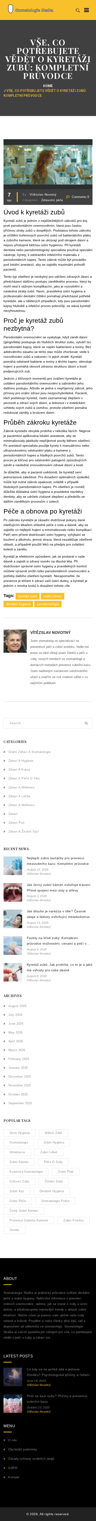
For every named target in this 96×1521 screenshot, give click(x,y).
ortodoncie (17, 1152)
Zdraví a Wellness (21, 805)
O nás (12, 1440)
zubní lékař (48, 1152)
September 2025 (20, 1103)
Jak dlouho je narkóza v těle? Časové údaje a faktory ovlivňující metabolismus (58, 914)
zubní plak (65, 1171)
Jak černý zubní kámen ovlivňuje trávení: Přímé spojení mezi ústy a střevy (59, 887)
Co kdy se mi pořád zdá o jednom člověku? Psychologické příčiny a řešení (58, 1372)
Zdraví (13, 814)
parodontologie (48, 604)
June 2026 (15, 1023)
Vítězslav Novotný (43, 194)
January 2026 (18, 1067)
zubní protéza (73, 1220)
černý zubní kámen (24, 1210)
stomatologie (19, 1142)
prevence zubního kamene (29, 1220)
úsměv (15, 1230)
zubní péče (18, 1201)
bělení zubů (53, 1133)
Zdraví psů (16, 822)
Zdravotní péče (52, 200)
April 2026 (15, 1041)
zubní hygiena (54, 1142)
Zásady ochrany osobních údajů (31, 1458)
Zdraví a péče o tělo (24, 778)
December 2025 (19, 1076)
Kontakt (13, 1477)
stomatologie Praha (55, 1201)
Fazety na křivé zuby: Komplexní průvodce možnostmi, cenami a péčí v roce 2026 (56, 941)
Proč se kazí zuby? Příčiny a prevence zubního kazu (57, 1398)
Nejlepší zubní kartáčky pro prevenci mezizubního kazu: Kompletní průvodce (58, 860)
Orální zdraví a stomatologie (29, 752)
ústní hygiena (20, 1133)
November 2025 (19, 1085)
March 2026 (16, 1050)
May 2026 (15, 1032)
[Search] (77, 10)
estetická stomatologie (26, 1171)
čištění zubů (54, 1181)
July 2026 (15, 1015)
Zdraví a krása (19, 769)
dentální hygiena (18, 604)
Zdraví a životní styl (23, 831)
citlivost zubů (19, 1181)
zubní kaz (17, 1191)
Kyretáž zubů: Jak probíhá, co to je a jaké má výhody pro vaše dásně (59, 967)
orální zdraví (52, 596)
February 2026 (18, 1059)
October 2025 (18, 1094)
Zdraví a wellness (21, 787)
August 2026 (17, 1006)
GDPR (12, 1468)
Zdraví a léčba (19, 796)
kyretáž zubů (27, 596)
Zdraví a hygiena (20, 760)
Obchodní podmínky (22, 1449)
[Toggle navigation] (86, 10)
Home (48, 86)
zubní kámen (19, 1162)
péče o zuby (53, 1162)
